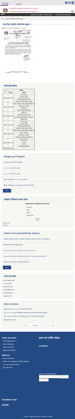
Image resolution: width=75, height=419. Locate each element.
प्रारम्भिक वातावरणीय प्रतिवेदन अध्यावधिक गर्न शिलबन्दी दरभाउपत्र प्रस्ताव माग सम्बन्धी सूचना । (27, 239)
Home (3, 19)
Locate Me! (63, 376)
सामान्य (28, 212)
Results (5, 225)
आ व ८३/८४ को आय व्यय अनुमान (12, 168)
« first (25, 325)
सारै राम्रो (29, 207)
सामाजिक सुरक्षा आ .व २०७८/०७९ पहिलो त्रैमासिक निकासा (18, 309)
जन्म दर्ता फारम (8, 283)
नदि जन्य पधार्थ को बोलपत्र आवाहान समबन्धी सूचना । (17, 262)
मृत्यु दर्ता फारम (8, 296)
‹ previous (35, 325)
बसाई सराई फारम (9, 293)
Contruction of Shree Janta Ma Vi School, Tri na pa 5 (20, 250)
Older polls (6, 223)
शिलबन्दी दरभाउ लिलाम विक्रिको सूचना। (13, 245)
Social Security (8, 344)
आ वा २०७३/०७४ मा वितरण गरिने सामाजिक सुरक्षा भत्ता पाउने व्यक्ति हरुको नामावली (24, 316)
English (18, 4)
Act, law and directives (11, 364)
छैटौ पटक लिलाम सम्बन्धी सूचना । (62, 15)
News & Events (8, 358)
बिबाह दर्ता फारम (8, 286)
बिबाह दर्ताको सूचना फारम (10, 320)
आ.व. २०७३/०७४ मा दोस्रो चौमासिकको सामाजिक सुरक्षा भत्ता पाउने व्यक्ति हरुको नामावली (25, 312)
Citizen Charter (8, 347)
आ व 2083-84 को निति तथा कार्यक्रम (13, 162)
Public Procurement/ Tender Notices (16, 361)
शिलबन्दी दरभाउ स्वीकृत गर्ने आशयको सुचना (39, 15)
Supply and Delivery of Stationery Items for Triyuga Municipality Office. (25, 256)
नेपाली (24, 4)
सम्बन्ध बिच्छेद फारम (9, 290)
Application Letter (9, 350)
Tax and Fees (8, 367)
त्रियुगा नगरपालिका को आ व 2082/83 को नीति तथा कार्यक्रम (19, 185)
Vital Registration (9, 341)
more (7, 190)
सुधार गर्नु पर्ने (30, 215)
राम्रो (28, 210)
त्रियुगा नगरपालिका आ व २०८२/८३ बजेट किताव (15, 179)
